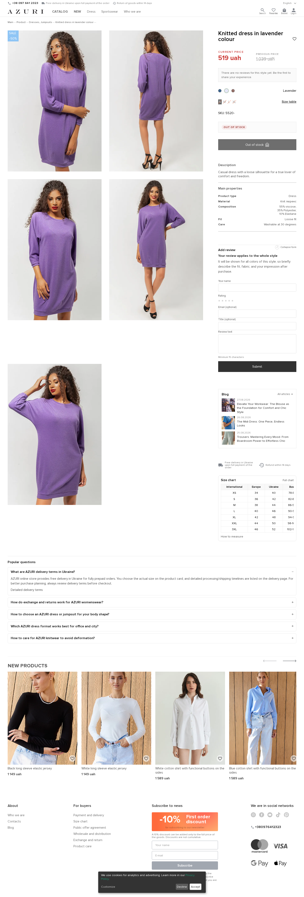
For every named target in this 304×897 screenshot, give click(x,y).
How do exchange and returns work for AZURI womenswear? (57, 602)
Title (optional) (227, 319)
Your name (224, 281)
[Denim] (219, 90)
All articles (285, 394)
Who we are (16, 815)
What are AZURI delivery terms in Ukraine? (43, 572)
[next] (289, 661)
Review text (225, 331)
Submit (257, 367)
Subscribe (184, 865)
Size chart (80, 821)
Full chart (288, 480)
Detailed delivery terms (27, 590)
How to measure (232, 536)
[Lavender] (226, 90)
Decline (182, 887)
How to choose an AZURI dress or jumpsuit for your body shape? (60, 614)
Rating (222, 295)
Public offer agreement (89, 828)
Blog (11, 828)
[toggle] (289, 3)
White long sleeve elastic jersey (104, 768)
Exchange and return (87, 840)
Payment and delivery (88, 815)
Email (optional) (227, 307)
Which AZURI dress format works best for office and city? (54, 626)
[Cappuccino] (233, 90)
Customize (108, 887)
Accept (195, 887)
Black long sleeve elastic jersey (30, 768)
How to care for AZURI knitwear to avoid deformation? (53, 638)
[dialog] (152, 882)
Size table (289, 102)
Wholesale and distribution (92, 834)
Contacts (14, 821)
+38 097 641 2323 (25, 3)
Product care (82, 846)
